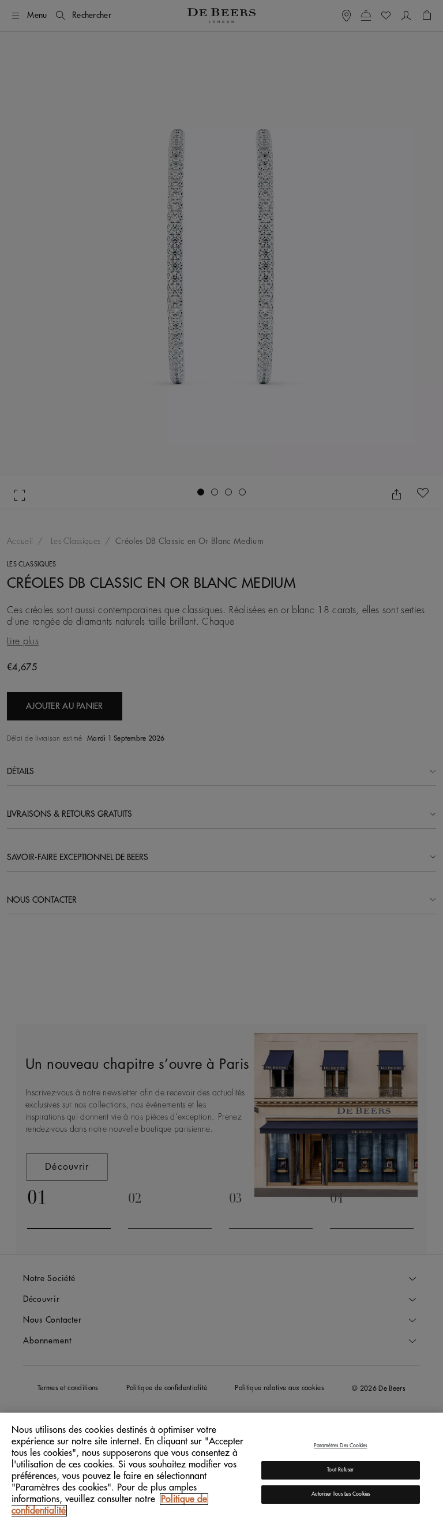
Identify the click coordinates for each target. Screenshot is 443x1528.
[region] (221, 1470)
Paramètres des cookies (340, 1445)
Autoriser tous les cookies (340, 1494)
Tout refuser (340, 1470)
